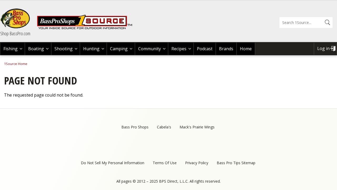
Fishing (10, 49)
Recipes (178, 49)
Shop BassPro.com (15, 33)
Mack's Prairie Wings (197, 126)
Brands (226, 49)
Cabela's (164, 126)
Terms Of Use (165, 162)
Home (246, 49)
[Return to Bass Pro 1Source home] (87, 28)
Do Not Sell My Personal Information (112, 162)
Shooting (63, 49)
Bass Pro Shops (134, 126)
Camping (119, 49)
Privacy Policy (196, 162)
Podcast (204, 49)
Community (149, 49)
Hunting (91, 49)
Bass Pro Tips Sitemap (236, 162)
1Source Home (15, 63)
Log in (323, 48)
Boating (36, 49)
